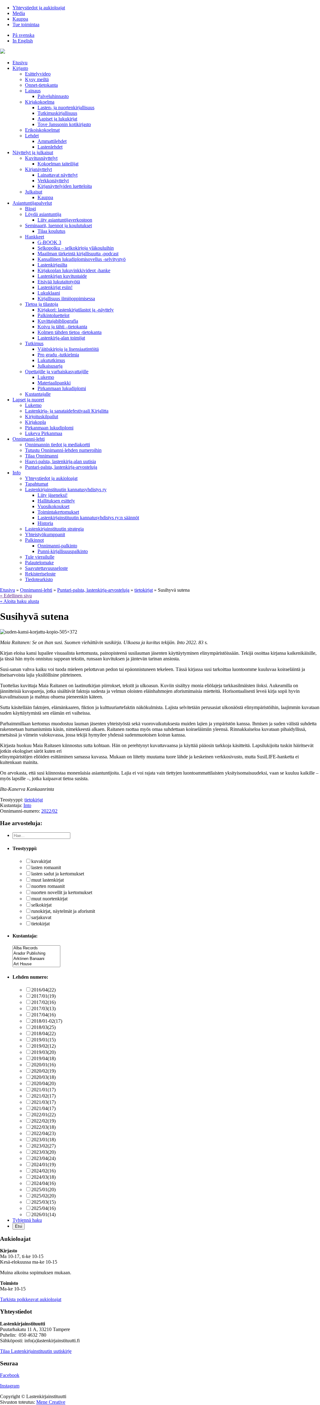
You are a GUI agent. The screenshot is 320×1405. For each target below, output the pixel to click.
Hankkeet (34, 236)
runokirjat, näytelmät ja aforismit (63, 911)
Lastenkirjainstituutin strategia (54, 528)
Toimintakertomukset (58, 512)
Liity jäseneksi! (53, 495)
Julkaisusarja (50, 366)
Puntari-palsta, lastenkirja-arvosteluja (61, 467)
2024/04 (43, 1183)
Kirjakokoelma (39, 102)
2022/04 (43, 1133)
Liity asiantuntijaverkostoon (65, 220)
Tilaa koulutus (51, 231)
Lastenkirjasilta (52, 264)
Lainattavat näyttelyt (58, 175)
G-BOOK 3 (49, 242)
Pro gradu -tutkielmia (58, 354)
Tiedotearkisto (39, 579)
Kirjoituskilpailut (41, 416)
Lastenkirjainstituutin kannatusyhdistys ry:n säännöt (88, 517)
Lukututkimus (51, 360)
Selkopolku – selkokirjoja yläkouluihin (76, 248)
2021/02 (43, 1096)
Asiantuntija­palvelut (32, 203)
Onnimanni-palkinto (57, 545)
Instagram (9, 1385)
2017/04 (43, 1014)
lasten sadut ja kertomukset (57, 873)
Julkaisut (33, 191)
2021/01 (43, 1089)
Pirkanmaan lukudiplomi (62, 388)
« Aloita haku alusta (19, 601)
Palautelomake (39, 562)
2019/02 (43, 1046)
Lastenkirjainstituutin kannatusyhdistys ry (66, 489)
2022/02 (49, 811)
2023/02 (43, 1145)
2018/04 (43, 1033)
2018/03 (43, 1027)
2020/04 (43, 1083)
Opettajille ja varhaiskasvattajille (56, 371)
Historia (45, 523)
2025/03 (43, 1202)
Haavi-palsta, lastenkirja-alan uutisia (60, 461)
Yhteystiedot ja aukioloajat (38, 7)
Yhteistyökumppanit (45, 534)
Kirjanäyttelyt (38, 169)
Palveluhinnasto (53, 96)
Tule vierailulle (39, 557)
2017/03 (43, 1008)
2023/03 (43, 1152)
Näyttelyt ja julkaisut (32, 152)
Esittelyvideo (38, 73)
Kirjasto (20, 68)
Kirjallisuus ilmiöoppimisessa (66, 298)
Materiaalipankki (54, 382)
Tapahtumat (36, 484)
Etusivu (20, 62)
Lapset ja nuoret (28, 399)
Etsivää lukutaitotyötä (59, 281)
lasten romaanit (46, 867)
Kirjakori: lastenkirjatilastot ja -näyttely (76, 309)
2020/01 (43, 1064)
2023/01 (43, 1139)
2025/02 (43, 1195)
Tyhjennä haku (27, 1220)
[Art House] (36, 964)
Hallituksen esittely (56, 500)
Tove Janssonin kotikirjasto (64, 124)
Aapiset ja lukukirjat (57, 118)
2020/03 (43, 1077)
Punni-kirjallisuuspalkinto (63, 551)
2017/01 (43, 996)
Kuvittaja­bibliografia (58, 321)
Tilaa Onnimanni (41, 455)
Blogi (30, 208)
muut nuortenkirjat (49, 898)
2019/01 (43, 1039)
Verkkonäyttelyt (53, 180)
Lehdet (32, 135)
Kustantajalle (38, 394)
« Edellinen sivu (16, 595)
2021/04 (43, 1108)
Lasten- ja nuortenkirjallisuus (66, 107)
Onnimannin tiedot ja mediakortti (57, 444)
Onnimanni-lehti (28, 439)
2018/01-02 (46, 1021)
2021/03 (43, 1102)
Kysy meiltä (37, 79)
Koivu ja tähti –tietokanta (62, 326)
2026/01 (43, 1214)
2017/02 (43, 1002)
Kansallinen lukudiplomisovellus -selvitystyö (82, 259)
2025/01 (43, 1189)
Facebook (9, 1375)
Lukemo (46, 377)
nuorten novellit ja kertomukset (61, 892)
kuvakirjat (41, 861)
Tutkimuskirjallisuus (57, 113)
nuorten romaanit (48, 886)
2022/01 (43, 1114)
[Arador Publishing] (36, 953)
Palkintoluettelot (53, 315)
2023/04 (43, 1158)
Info (16, 472)
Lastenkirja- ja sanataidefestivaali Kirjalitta (66, 411)
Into (27, 805)
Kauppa (20, 19)
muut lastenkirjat (47, 880)
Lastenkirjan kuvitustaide (62, 276)
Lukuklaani (49, 293)
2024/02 (43, 1170)
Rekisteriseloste (40, 573)
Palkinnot (34, 540)
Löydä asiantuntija (43, 214)
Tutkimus (34, 343)
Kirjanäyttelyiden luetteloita (65, 186)
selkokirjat (41, 905)
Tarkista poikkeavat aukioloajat (30, 1299)
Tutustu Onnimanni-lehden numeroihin (63, 450)
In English (22, 40)
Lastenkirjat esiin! (55, 287)
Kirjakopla (35, 422)
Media (18, 13)
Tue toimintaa (25, 24)
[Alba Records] (36, 948)
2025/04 (43, 1208)
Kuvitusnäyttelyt (41, 158)
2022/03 (43, 1127)
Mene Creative (50, 1402)
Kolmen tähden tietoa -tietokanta (70, 332)
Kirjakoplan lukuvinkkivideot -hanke (74, 270)
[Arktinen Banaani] (36, 959)
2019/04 (43, 1058)
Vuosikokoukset (53, 506)
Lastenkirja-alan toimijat (61, 337)
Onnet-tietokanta (41, 85)
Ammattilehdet (52, 141)
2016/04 (43, 989)
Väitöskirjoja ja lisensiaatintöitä (68, 349)
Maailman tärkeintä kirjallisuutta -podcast (78, 253)
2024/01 (43, 1164)
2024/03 (43, 1177)
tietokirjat (33, 799)
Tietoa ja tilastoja (41, 304)
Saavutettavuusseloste (46, 568)
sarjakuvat (41, 917)
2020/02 (43, 1071)
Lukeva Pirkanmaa (43, 433)
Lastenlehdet (50, 146)
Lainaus (33, 90)
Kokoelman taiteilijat (58, 163)
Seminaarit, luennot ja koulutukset (58, 225)
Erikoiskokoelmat (42, 130)
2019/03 (43, 1052)
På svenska (23, 35)
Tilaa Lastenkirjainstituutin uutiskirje (36, 1351)
